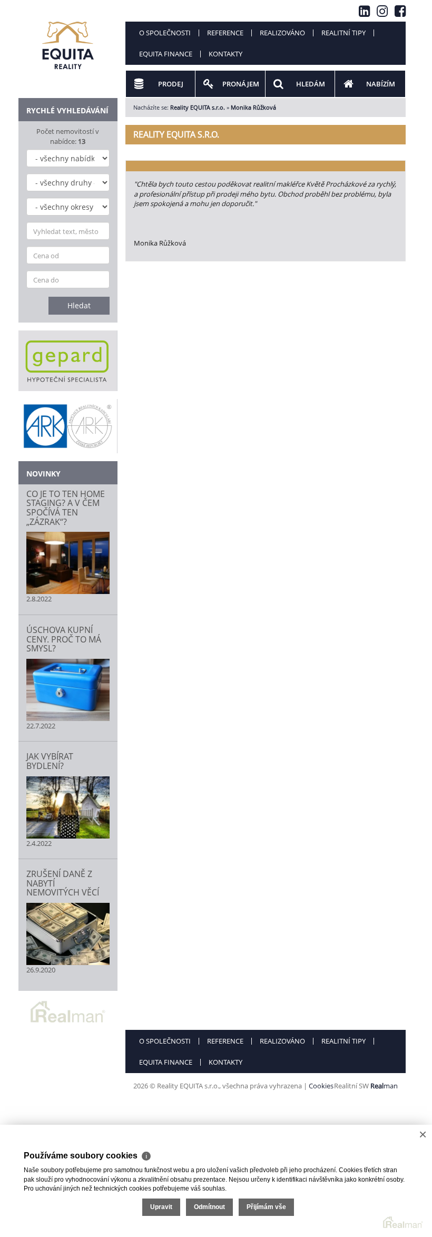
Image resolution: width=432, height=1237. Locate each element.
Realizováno (282, 32)
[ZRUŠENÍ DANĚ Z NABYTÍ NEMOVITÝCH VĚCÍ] (68, 934)
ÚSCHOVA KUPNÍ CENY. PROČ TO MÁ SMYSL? (63, 639)
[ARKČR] (67, 426)
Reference (225, 32)
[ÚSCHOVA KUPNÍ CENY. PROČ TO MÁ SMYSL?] (68, 690)
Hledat (79, 305)
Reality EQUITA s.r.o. (197, 107)
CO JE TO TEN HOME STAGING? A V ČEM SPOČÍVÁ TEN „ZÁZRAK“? (65, 508)
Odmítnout (209, 1207)
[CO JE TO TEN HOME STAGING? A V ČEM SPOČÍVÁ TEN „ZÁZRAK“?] (68, 563)
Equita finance (165, 54)
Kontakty (225, 54)
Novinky (43, 474)
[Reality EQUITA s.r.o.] (68, 39)
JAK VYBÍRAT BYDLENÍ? (49, 761)
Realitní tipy (343, 32)
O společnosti (165, 32)
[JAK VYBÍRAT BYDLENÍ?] (68, 807)
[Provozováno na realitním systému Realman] (67, 1011)
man (384, 1085)
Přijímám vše (266, 1207)
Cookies (321, 1085)
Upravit (161, 1207)
